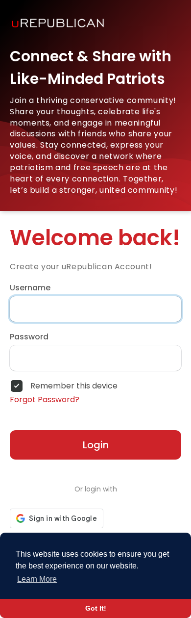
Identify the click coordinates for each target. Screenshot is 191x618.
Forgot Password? (44, 399)
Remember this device (74, 386)
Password (29, 337)
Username (30, 288)
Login (96, 445)
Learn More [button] (37, 579)
